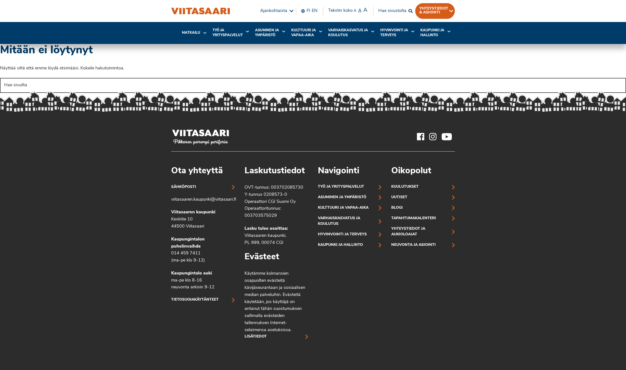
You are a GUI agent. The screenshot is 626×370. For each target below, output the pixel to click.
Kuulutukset (405, 187)
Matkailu (191, 33)
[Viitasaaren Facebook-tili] (420, 136)
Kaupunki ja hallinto (432, 33)
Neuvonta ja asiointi (413, 245)
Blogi (397, 208)
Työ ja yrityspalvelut (227, 33)
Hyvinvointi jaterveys (394, 33)
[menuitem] (275, 11)
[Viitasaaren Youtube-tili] (446, 136)
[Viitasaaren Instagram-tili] (432, 136)
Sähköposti (183, 187)
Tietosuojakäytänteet (195, 300)
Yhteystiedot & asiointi (433, 10)
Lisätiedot (256, 336)
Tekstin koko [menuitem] (347, 10)
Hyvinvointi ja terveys (342, 234)
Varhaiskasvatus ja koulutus (348, 33)
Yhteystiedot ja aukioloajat (408, 231)
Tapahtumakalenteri (413, 218)
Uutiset (399, 197)
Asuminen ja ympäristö (267, 33)
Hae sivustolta (392, 11)
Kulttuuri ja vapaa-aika (303, 33)
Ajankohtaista (273, 11)
